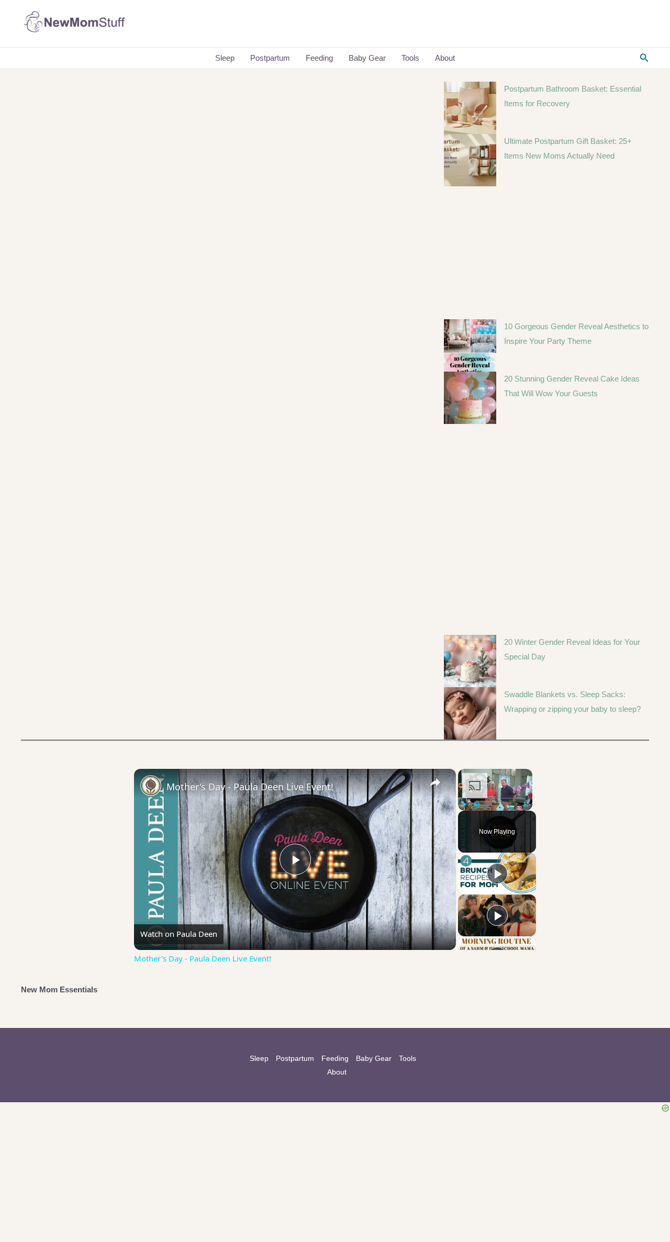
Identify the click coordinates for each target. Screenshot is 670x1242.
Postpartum (270, 57)
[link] (150, 785)
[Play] (464, 804)
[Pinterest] (644, 24)
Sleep (224, 57)
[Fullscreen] (526, 804)
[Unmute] (477, 804)
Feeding (319, 57)
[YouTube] (628, 24)
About (445, 57)
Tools (410, 57)
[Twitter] (613, 24)
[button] (644, 58)
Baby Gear (367, 57)
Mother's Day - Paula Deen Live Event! (249, 786)
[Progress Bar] (495, 798)
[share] (435, 782)
